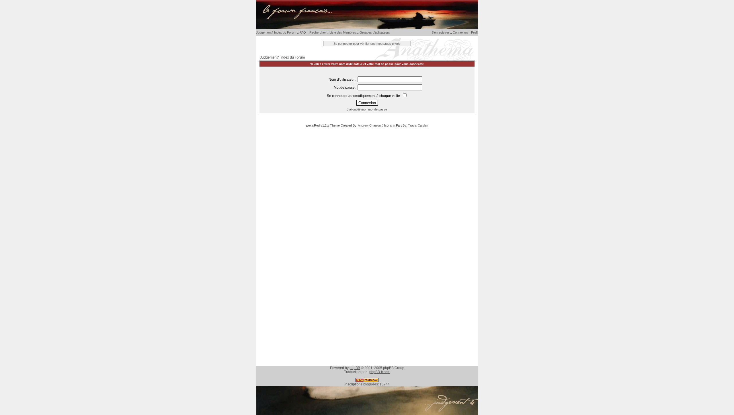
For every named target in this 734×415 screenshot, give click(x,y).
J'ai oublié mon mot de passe (367, 109)
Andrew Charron (369, 125)
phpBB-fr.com (379, 372)
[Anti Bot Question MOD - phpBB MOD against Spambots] (367, 381)
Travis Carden (418, 125)
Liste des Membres (342, 32)
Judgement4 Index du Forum (276, 32)
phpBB (355, 368)
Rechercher (317, 32)
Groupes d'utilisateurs (375, 32)
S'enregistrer (440, 32)
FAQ (303, 32)
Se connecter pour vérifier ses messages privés (367, 43)
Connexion (460, 32)
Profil (474, 32)
